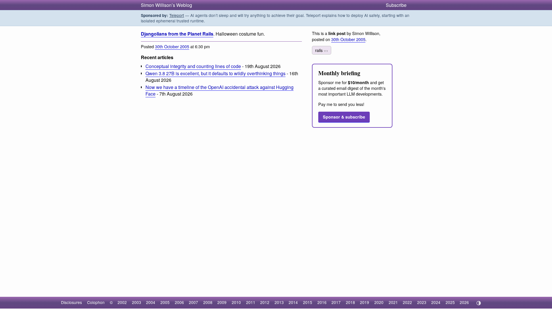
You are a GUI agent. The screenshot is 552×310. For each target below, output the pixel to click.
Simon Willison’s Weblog (166, 5)
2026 (464, 302)
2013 (279, 302)
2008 (207, 302)
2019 (364, 302)
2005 (165, 302)
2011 (250, 302)
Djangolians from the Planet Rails (177, 33)
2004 (150, 302)
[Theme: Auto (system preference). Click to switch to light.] (478, 303)
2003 (136, 302)
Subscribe (396, 5)
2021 (393, 302)
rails (321, 50)
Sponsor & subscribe (344, 117)
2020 (379, 302)
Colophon (96, 302)
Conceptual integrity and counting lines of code (193, 66)
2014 (293, 302)
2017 (336, 302)
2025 (450, 302)
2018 (350, 302)
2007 (193, 302)
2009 (222, 302)
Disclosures (71, 302)
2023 (421, 302)
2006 (179, 302)
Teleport (176, 15)
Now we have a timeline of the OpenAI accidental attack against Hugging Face (219, 90)
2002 (122, 302)
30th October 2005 (172, 46)
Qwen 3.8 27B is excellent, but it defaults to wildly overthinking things (215, 73)
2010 (236, 302)
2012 (264, 302)
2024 (435, 302)
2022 (407, 302)
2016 (322, 302)
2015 (307, 302)
